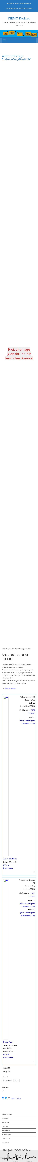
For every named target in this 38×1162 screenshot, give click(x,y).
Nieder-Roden (6, 1130)
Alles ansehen (10, 688)
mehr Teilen (16, 1098)
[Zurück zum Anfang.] (34, 873)
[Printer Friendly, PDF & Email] (26, 1068)
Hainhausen (5, 1122)
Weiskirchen (5, 1143)
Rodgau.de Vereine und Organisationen (19, 8)
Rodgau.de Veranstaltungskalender (19, 3)
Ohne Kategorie (6, 1134)
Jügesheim (5, 1126)
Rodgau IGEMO (6, 1139)
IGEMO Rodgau (19, 18)
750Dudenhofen (7, 1114)
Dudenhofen (5, 1118)
